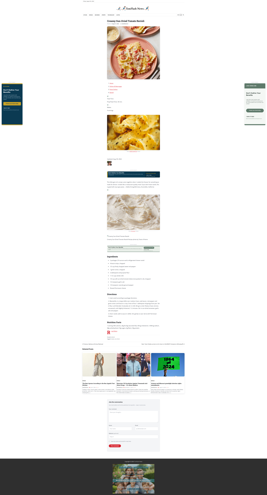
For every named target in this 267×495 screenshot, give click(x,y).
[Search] (183, 15)
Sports (103, 15)
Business (97, 15)
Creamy (112, 339)
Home (111, 83)
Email (136, 425)
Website (113, 433)
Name (110, 425)
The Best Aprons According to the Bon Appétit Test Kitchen (98, 384)
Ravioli (112, 92)
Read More (114, 331)
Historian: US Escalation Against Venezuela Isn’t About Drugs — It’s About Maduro (132, 384)
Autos (118, 15)
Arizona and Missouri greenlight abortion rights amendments (166, 384)
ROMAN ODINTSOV (133, 151)
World (91, 15)
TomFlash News (138, 461)
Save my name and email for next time (121, 441)
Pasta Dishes (114, 89)
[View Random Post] (178, 15)
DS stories (133, 231)
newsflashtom (125, 23)
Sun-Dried (117, 339)
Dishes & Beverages (116, 86)
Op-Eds (85, 15)
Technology (111, 15)
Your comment (113, 409)
